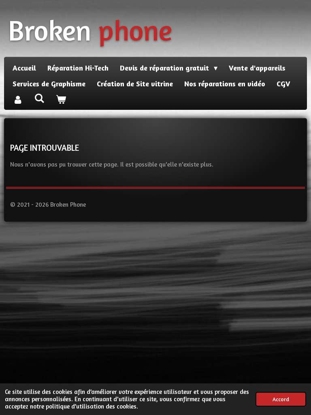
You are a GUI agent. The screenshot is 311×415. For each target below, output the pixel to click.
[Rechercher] (39, 98)
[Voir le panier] (60, 99)
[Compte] (17, 99)
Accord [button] (281, 399)
